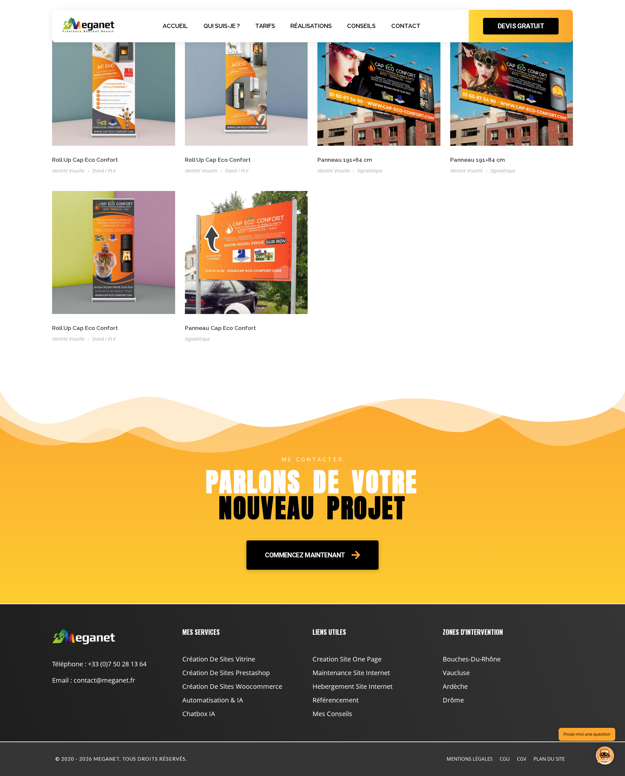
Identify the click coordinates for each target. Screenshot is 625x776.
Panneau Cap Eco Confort (220, 327)
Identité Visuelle (68, 171)
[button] (604, 755)
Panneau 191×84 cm (344, 159)
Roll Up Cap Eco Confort (85, 159)
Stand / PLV (104, 171)
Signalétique (369, 171)
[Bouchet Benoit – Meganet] (88, 25)
